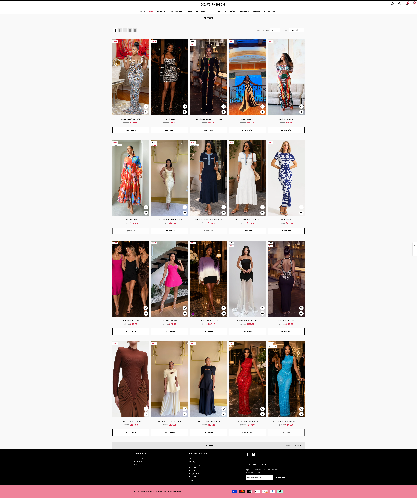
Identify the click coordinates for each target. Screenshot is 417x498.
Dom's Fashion (144, 492)
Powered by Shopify (156, 492)
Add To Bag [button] (131, 130)
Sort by (285, 30)
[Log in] (399, 3)
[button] (392, 3)
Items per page (263, 30)
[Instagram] (254, 454)
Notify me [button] (131, 231)
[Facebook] (247, 454)
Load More (208, 445)
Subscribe (280, 477)
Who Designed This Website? (172, 492)
